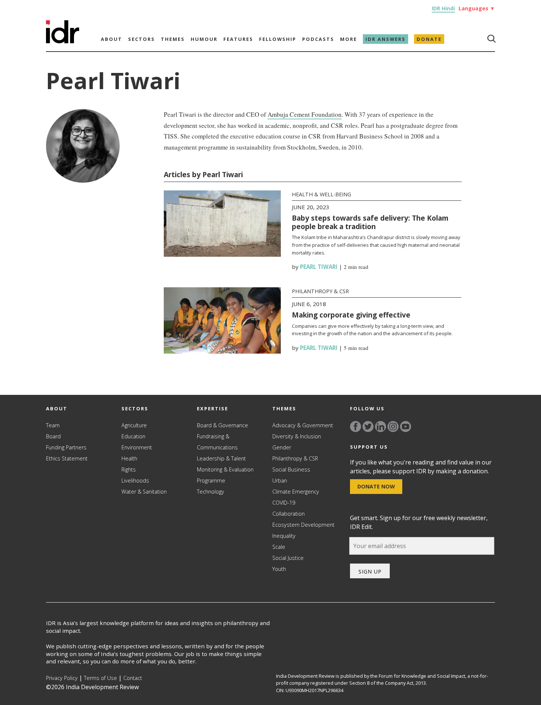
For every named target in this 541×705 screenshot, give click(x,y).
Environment (136, 447)
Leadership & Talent (221, 458)
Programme (211, 480)
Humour (204, 39)
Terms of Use (100, 677)
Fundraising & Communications (217, 442)
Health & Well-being (321, 194)
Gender (281, 447)
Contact (132, 677)
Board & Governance (222, 425)
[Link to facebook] (355, 426)
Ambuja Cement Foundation (305, 114)
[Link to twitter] (368, 426)
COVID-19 (283, 502)
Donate (429, 39)
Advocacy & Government (302, 425)
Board (53, 436)
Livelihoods (135, 480)
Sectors (141, 39)
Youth (279, 568)
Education (133, 436)
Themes (173, 39)
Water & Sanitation (144, 491)
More (348, 39)
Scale (278, 546)
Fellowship (277, 39)
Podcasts (318, 39)
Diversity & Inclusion (296, 436)
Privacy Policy (62, 677)
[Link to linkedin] (380, 426)
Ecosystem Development (303, 524)
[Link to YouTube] (405, 426)
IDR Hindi (443, 8)
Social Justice (288, 557)
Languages (477, 8)
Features (238, 39)
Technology (210, 491)
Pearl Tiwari (318, 266)
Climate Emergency (295, 491)
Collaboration (288, 513)
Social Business (291, 469)
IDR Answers (385, 39)
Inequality (284, 535)
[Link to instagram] (393, 426)
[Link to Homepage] (62, 41)
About (111, 39)
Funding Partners (66, 447)
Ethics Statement (67, 458)
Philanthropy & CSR (320, 291)
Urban (279, 480)
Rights (128, 469)
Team (53, 425)
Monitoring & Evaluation (225, 469)
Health (129, 458)
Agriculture (134, 425)
